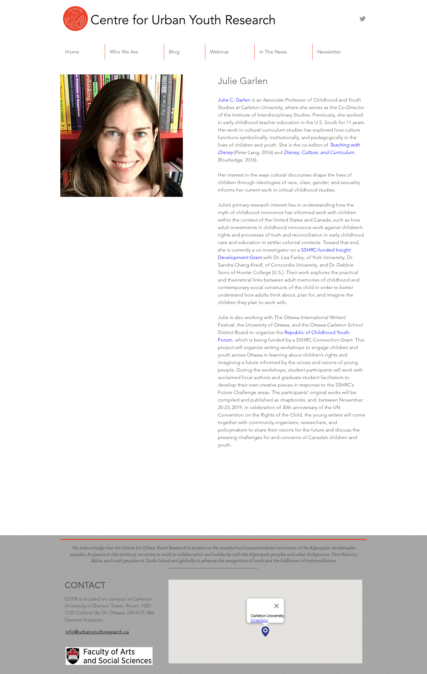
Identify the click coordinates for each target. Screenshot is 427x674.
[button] (134, 52)
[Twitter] (363, 19)
